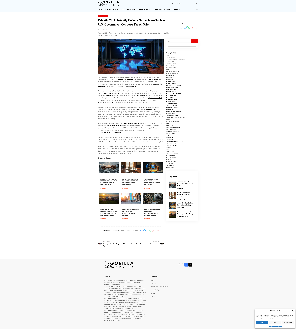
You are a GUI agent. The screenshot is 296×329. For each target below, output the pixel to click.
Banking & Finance (171, 65)
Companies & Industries (163, 9)
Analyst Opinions (170, 57)
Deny (274, 322)
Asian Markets (170, 61)
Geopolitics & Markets (172, 107)
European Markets (171, 101)
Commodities (169, 79)
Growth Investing (170, 113)
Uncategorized (170, 165)
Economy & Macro (145, 9)
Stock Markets (170, 151)
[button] (293, 311)
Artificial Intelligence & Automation (175, 59)
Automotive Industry (171, 63)
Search (170, 41)
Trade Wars (169, 159)
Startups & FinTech (171, 149)
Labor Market (169, 125)
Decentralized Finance (172, 87)
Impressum (279, 326)
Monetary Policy (170, 133)
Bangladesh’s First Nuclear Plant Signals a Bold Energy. (185, 213)
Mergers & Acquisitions (172, 131)
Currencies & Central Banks (173, 85)
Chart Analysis (170, 77)
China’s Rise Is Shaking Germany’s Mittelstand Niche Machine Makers (152, 212)
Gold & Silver (169, 109)
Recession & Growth (171, 145)
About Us (177, 9)
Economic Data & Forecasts (173, 93)
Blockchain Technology (172, 71)
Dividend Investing (171, 89)
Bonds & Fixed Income (172, 73)
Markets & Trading (111, 9)
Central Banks (170, 75)
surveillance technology (131, 230)
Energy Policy (170, 97)
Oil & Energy (169, 137)
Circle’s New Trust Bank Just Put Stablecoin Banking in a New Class (152, 181)
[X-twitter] (190, 265)
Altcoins (168, 55)
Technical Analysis (171, 157)
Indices (168, 119)
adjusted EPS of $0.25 (155, 98)
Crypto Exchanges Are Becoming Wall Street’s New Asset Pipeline (130, 212)
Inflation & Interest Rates (173, 121)
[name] (109, 3)
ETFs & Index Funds (171, 99)
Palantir (122, 230)
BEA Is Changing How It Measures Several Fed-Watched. (184, 194)
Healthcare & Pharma (172, 115)
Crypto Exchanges (171, 81)
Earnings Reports (171, 91)
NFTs (167, 135)
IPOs (167, 123)
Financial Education (171, 103)
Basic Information (171, 67)
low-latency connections (106, 102)
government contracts (113, 230)
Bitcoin (168, 69)
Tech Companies (170, 155)
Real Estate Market (171, 143)
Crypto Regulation (171, 83)
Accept (262, 322)
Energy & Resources (171, 95)
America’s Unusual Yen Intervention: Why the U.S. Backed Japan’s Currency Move (108, 181)
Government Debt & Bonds (173, 111)
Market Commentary (171, 129)
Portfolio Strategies (171, 139)
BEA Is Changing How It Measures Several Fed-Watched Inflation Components (130, 181)
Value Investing (170, 167)
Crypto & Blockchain (129, 9)
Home (100, 9)
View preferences (288, 322)
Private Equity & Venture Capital (174, 141)
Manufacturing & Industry (173, 127)
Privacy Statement (273, 326)
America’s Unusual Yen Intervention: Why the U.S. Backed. (185, 183)
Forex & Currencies (171, 105)
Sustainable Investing (172, 153)
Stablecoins (169, 147)
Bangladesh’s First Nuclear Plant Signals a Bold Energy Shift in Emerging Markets (108, 212)
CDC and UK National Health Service (110, 132)
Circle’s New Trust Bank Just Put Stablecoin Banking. (185, 204)
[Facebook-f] (186, 265)
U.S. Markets (169, 163)
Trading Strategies (171, 161)
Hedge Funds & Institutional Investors (176, 117)
